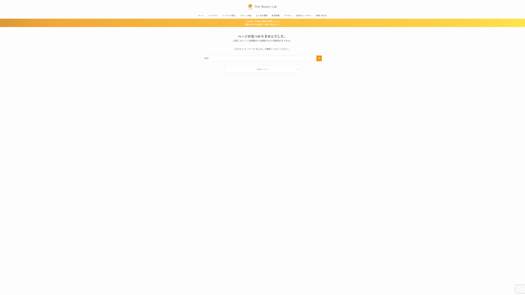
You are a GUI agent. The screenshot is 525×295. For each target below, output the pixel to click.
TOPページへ (262, 69)
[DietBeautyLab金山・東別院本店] (262, 6)
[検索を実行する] (319, 58)
